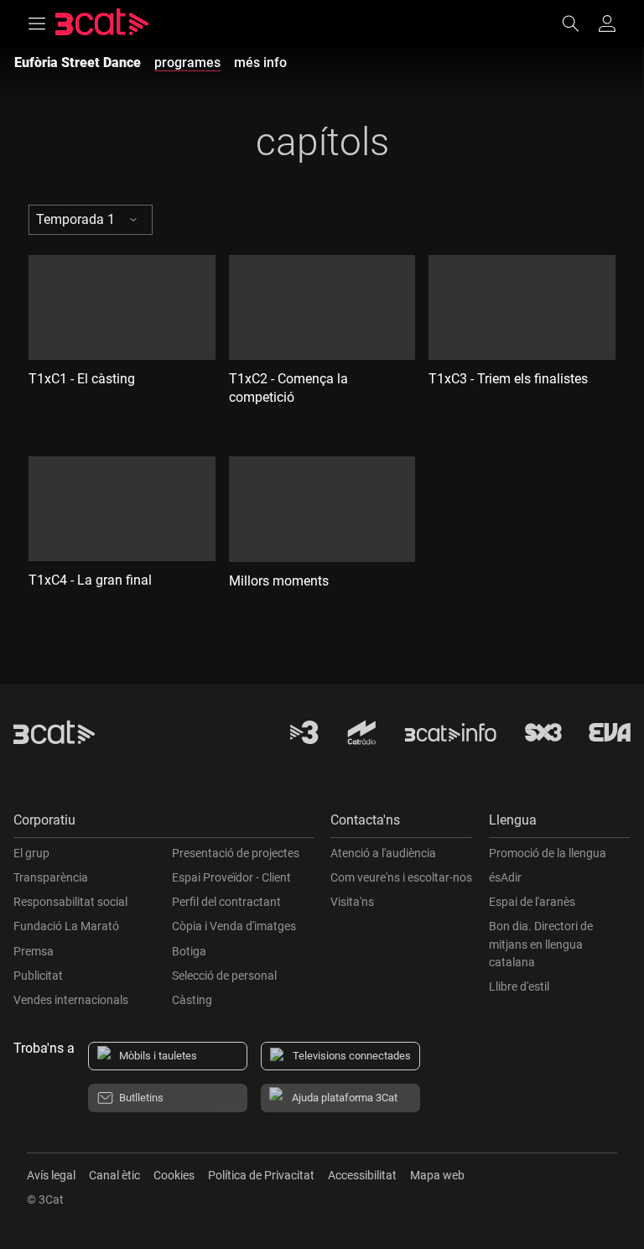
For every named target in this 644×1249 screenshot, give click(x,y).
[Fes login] (607, 23)
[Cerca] (578, 23)
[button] (163, 824)
